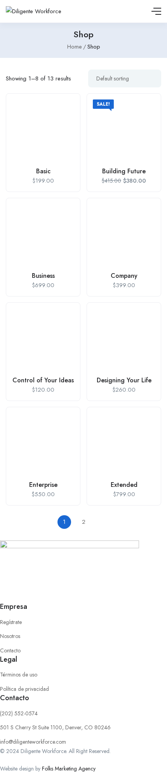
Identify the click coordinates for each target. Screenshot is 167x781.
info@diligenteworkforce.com (33, 742)
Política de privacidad (24, 689)
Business (43, 275)
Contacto (10, 650)
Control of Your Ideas (43, 380)
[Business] (43, 235)
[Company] (124, 235)
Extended (124, 484)
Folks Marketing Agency (69, 768)
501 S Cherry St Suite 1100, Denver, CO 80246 (55, 727)
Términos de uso (18, 674)
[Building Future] (124, 130)
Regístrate (11, 622)
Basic (43, 171)
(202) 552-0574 (19, 713)
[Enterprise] (43, 444)
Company (124, 275)
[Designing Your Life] (124, 340)
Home (74, 46)
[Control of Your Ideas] (43, 340)
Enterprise (43, 484)
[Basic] (43, 130)
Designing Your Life (124, 380)
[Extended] (124, 444)
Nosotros (10, 636)
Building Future (124, 171)
